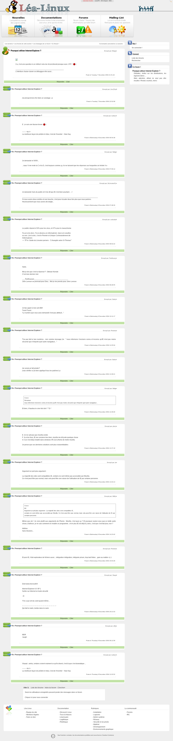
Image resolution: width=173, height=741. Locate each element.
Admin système (98, 717)
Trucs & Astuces (65, 715)
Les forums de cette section (23, 43)
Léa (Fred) (113, 89)
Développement (99, 727)
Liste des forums (37, 688)
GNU (110, 0)
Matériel (96, 724)
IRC (128, 715)
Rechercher (136, 60)
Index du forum (50, 688)
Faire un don (31, 717)
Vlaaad (114, 575)
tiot (116, 462)
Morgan (114, 51)
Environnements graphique (103, 729)
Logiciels (96, 715)
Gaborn (114, 299)
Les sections (9, 43)
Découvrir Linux (65, 712)
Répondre (60, 82)
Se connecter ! (137, 48)
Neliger (115, 152)
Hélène (114, 496)
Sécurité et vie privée (101, 722)
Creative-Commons (108, 735)
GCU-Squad (104, 0)
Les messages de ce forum (41, 43)
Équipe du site (31, 712)
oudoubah (113, 219)
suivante (120, 43)
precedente (111, 43)
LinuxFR (97, 0)
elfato (115, 626)
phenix (115, 426)
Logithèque (64, 719)
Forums (129, 712)
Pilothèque (64, 722)
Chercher (61, 688)
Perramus (114, 330)
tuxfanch (114, 115)
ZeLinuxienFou (112, 183)
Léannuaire (64, 717)
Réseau (96, 719)
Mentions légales (32, 715)
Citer (68, 82)
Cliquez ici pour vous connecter (36, 697)
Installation (97, 712)
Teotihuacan (113, 258)
